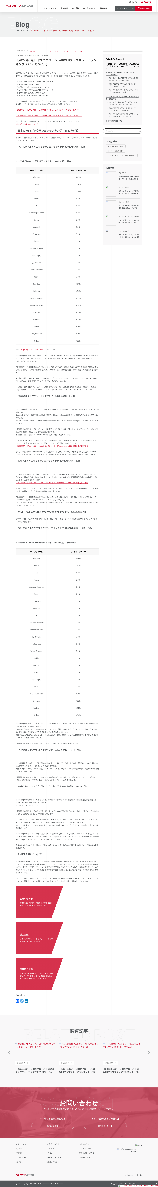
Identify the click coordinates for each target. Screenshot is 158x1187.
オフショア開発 (123, 187)
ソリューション (48, 8)
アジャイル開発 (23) (115, 150)
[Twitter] (22, 1001)
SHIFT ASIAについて (114, 121)
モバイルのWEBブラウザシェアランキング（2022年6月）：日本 (123, 91)
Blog (25, 30)
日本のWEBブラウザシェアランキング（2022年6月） (120, 73)
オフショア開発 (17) (115, 146)
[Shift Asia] (19, 6)
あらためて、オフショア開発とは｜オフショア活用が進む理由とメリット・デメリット (129, 192)
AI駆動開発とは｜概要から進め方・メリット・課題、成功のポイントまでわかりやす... (129, 177)
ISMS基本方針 (84, 1157)
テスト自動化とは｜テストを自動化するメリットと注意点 (129, 221)
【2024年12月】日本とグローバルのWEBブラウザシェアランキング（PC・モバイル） (49, 115)
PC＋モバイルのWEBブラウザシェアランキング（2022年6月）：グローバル (124, 103)
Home (18, 30)
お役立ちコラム (53, 1144)
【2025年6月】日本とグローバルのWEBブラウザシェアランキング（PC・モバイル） (48, 109)
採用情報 (103, 8)
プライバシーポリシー (87, 1153)
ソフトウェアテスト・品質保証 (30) (122, 155)
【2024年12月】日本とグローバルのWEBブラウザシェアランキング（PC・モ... (74, 1070)
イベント (50, 1153)
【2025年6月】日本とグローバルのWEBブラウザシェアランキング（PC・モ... (30, 1070)
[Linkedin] (26, 1001)
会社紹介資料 (57, 974)
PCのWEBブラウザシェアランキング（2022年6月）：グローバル (122, 109)
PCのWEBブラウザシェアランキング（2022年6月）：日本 (122, 85)
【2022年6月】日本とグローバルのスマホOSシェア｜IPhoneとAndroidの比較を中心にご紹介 (52, 446)
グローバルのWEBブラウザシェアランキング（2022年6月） (122, 98)
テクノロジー (122, 173)
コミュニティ (84, 1144)
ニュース (50, 1149)
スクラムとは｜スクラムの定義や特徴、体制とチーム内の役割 (129, 236)
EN (136, 2)
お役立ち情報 (88, 8)
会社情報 (75, 8)
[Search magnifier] (139, 130)
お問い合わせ (145, 8)
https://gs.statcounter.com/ (27, 124)
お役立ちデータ (22, 51)
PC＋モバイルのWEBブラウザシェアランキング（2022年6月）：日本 (124, 79)
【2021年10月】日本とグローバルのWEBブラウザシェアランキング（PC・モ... (118, 1070)
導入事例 (64, 8)
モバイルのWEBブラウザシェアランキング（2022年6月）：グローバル (123, 115)
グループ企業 (21, 1157)
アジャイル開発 (123, 231)
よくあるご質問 (85, 1149)
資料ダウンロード (127, 8)
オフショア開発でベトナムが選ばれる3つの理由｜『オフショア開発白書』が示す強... (129, 206)
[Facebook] (17, 1001)
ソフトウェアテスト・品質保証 (129, 216)
